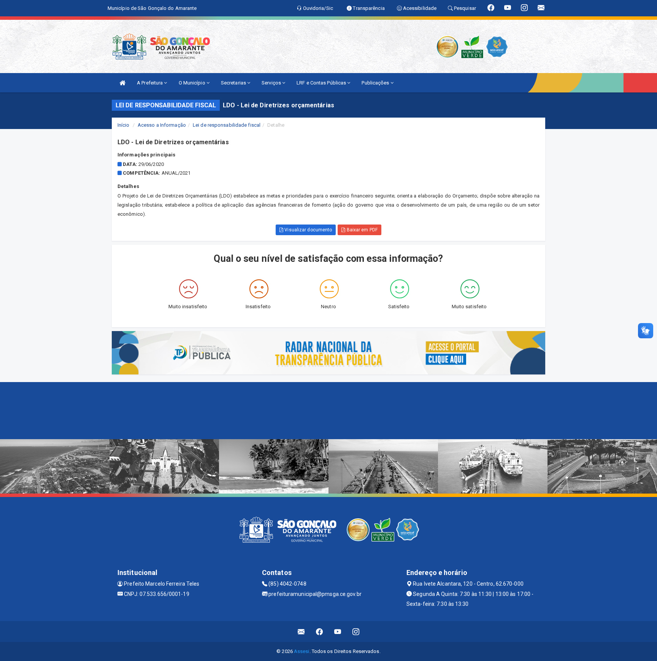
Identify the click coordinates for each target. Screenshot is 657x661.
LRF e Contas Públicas (322, 83)
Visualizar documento (307, 230)
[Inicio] (122, 82)
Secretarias (234, 83)
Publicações (376, 83)
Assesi (301, 651)
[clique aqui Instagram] (356, 631)
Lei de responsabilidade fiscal (226, 125)
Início (123, 125)
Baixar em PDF (361, 230)
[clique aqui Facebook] (319, 631)
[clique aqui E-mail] (301, 631)
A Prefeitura (150, 83)
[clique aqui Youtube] (337, 631)
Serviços (272, 83)
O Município (192, 83)
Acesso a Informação (162, 125)
